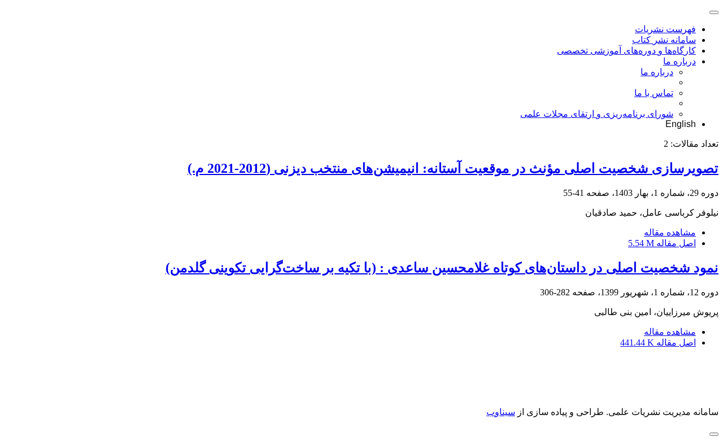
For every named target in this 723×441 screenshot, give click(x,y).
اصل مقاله (662, 243)
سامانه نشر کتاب (664, 40)
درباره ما (679, 61)
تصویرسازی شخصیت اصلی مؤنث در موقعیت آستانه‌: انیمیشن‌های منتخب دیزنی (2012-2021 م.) (453, 168)
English (680, 124)
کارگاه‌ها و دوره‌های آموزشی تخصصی (626, 50)
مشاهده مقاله (670, 232)
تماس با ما (653, 93)
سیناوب (500, 412)
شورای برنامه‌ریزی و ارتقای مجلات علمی (596, 114)
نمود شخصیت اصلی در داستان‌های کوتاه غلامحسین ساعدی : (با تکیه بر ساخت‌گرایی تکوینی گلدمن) (441, 267)
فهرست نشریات (665, 29)
